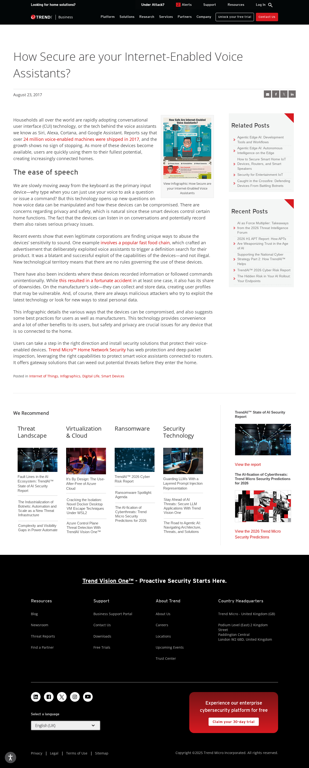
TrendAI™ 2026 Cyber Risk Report (263, 270)
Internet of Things (43, 376)
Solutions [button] (126, 17)
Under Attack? (152, 5)
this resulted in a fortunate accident (95, 280)
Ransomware (132, 428)
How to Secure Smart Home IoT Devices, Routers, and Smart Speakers (260, 163)
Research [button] (146, 17)
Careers (162, 625)
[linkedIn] (292, 94)
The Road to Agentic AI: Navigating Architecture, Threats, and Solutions (182, 527)
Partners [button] (185, 17)
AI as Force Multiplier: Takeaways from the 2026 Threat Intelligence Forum (261, 227)
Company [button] (204, 17)
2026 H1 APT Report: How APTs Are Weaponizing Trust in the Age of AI (261, 243)
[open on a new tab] (62, 697)
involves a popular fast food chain (135, 242)
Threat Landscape (32, 431)
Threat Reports (43, 636)
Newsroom (39, 625)
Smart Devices (112, 376)
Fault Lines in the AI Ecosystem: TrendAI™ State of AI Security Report (36, 476)
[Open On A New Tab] (187, 149)
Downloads (102, 636)
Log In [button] (261, 5)
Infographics (70, 376)
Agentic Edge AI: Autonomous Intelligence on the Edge (258, 150)
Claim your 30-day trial (231, 721)
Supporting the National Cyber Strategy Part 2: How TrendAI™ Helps (259, 259)
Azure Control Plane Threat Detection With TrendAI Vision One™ (84, 527)
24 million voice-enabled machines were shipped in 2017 (80, 139)
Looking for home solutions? (53, 5)
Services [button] (166, 17)
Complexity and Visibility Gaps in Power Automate (37, 527)
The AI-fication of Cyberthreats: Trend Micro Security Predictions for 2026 (131, 514)
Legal (54, 753)
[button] (65, 725)
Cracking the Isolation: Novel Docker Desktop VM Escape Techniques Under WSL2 (85, 506)
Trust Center (166, 658)
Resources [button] (236, 5)
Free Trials (101, 647)
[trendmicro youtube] (88, 697)
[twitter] (284, 94)
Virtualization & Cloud (84, 431)
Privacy (36, 753)
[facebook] (275, 94)
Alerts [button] (184, 5)
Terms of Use (76, 753)
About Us (163, 614)
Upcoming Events (170, 647)
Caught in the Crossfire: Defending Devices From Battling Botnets (262, 183)
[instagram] (75, 697)
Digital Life (90, 376)
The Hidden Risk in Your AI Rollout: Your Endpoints (262, 278)
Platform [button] (108, 17)
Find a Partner (42, 647)
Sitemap (101, 753)
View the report (248, 463)
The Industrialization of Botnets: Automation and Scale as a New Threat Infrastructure (37, 508)
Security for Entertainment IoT (258, 174)
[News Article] (267, 94)
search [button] (270, 5)
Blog (34, 614)
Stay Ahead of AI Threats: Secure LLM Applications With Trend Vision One (182, 506)
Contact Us (267, 17)
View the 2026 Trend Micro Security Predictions (258, 533)
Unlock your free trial (233, 16)
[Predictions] (263, 505)
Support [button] (209, 5)
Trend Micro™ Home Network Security (87, 350)
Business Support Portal (112, 614)
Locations (163, 636)
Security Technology (178, 431)
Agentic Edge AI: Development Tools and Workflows (259, 139)
